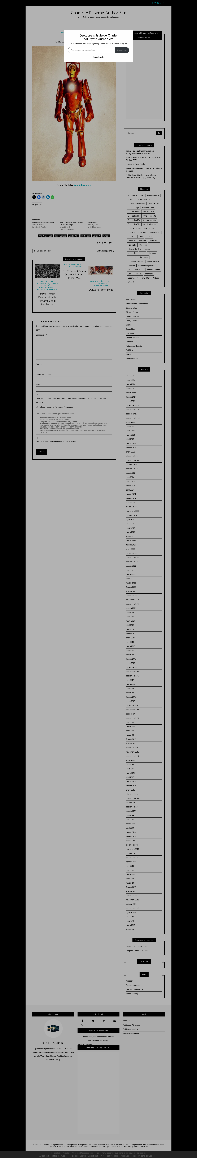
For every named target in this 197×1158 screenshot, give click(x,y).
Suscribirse (121, 50)
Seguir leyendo (98, 57)
